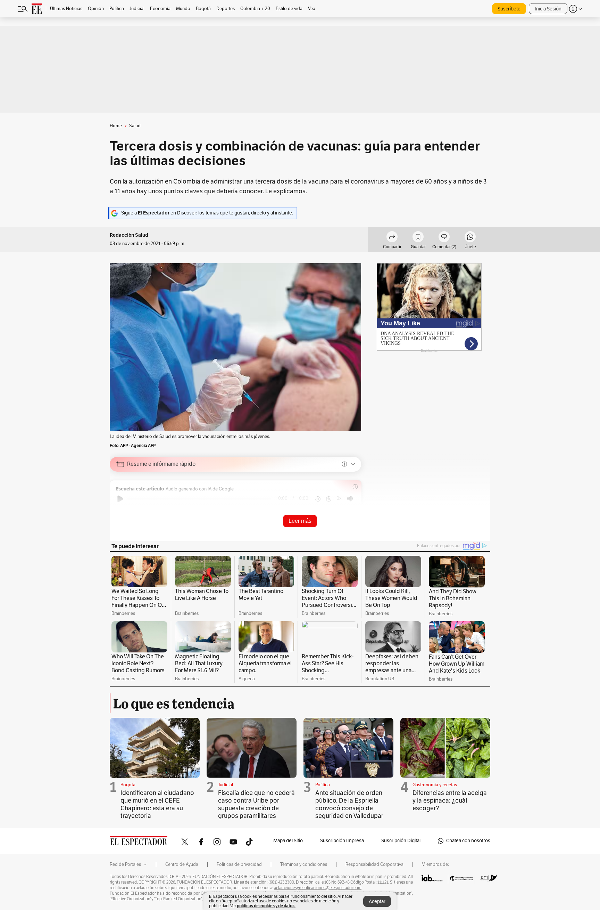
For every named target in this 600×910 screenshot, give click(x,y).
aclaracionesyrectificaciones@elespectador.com (317, 887)
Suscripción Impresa (342, 841)
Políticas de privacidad (239, 864)
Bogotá (127, 785)
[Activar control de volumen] (350, 499)
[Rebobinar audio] (317, 499)
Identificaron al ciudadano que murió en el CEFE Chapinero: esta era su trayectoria (157, 804)
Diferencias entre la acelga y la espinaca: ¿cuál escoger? (449, 800)
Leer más (300, 521)
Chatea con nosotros (468, 841)
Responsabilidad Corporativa (374, 864)
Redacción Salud (129, 235)
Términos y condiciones (303, 864)
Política (322, 785)
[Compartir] (392, 237)
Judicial (225, 785)
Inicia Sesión (548, 9)
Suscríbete (509, 9)
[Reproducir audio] (120, 499)
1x (339, 498)
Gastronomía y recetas (434, 785)
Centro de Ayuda (181, 864)
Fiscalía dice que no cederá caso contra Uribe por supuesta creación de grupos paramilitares (256, 804)
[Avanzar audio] (328, 499)
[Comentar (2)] (444, 237)
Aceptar (377, 901)
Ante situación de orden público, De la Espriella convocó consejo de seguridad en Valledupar (349, 804)
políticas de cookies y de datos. (266, 905)
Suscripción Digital (400, 841)
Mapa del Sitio (288, 841)
